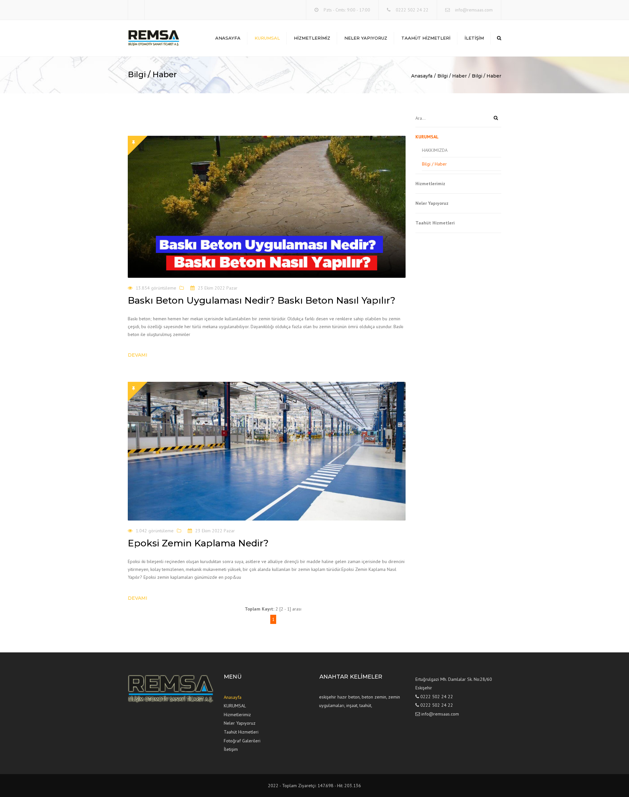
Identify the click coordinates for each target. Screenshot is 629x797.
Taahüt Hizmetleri (425, 38)
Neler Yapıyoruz (365, 38)
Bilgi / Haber (452, 76)
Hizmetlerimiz (312, 38)
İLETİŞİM (474, 38)
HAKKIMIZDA (435, 150)
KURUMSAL (267, 38)
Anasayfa (227, 38)
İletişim (231, 749)
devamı (137, 355)
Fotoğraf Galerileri (242, 741)
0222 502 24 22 (412, 10)
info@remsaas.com (474, 10)
